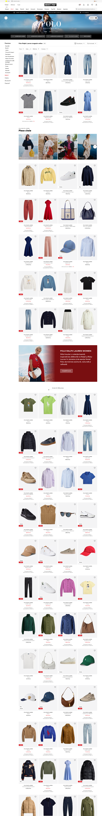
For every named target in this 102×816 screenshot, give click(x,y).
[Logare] (84, 5)
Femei (6, 4)
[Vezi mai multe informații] (28, 87)
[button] (79, 43)
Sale (27, 49)
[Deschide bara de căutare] (76, 9)
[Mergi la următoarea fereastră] (95, 146)
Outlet (8, 1)
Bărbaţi (13, 4)
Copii (18, 4)
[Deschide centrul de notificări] (88, 5)
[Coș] (96, 5)
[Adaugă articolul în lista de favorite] (35, 54)
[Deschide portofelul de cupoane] (79, 5)
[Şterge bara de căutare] (96, 9)
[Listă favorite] (92, 5)
